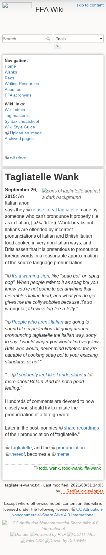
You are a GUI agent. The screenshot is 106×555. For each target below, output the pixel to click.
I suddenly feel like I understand (49, 374)
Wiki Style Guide (20, 127)
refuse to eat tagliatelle (54, 209)
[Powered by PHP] (48, 534)
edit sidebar (18, 157)
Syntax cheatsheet (22, 121)
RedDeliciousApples (85, 491)
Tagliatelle (21, 447)
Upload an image (26, 132)
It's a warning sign (30, 275)
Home (10, 66)
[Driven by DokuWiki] (65, 540)
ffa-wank (93, 468)
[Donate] (19, 534)
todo (43, 468)
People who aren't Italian (37, 321)
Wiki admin (15, 109)
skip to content (90, 5)
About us (13, 89)
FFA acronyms (18, 95)
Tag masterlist (18, 115)
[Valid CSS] (32, 540)
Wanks (11, 72)
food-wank (72, 468)
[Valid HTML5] (81, 534)
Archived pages (19, 138)
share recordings (81, 427)
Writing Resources (22, 83)
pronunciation (70, 447)
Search (49, 39)
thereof (17, 454)
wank (54, 468)
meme (63, 454)
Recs (9, 78)
